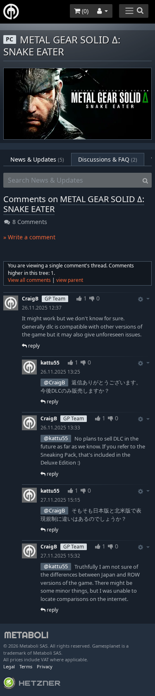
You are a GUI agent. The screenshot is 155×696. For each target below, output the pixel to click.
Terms (25, 666)
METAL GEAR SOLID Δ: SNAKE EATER (73, 204)
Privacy (44, 666)
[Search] (145, 180)
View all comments (29, 280)
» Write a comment (29, 237)
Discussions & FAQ (107, 159)
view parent (69, 280)
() (84, 11)
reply (33, 345)
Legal (9, 666)
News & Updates (37, 159)
